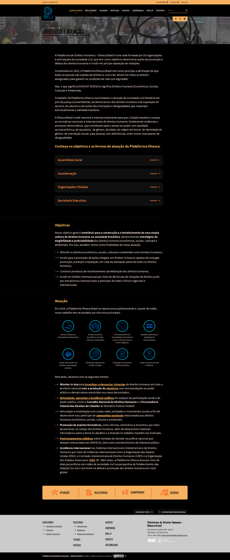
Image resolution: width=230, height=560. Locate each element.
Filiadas (103, 10)
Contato (160, 10)
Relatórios (81, 530)
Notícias (114, 10)
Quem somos (75, 10)
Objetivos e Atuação (54, 526)
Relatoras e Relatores (85, 534)
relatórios (112, 388)
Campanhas (138, 10)
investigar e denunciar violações (104, 384)
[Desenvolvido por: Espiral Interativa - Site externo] (187, 556)
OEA (92, 460)
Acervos (109, 522)
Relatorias (91, 10)
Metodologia (82, 526)
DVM (149, 10)
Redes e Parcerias (53, 534)
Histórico (49, 530)
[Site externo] (119, 556)
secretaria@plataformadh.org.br (175, 535)
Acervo (125, 10)
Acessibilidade (111, 544)
